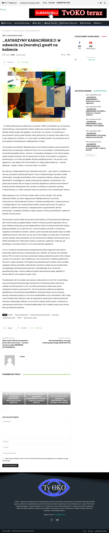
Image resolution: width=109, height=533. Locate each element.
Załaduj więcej (90, 155)
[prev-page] (3, 408)
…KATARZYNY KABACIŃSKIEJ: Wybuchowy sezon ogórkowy (13, 399)
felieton (11, 315)
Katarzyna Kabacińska (21, 315)
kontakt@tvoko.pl (59, 514)
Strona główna (6, 31)
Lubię (79, 41)
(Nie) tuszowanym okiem (32, 31)
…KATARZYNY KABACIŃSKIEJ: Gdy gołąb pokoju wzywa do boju (96, 135)
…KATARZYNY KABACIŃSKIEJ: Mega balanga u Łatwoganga (59, 400)
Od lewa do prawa (18, 31)
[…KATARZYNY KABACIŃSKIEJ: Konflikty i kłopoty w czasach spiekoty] (36, 391)
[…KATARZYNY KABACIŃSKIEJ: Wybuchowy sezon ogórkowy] (13, 391)
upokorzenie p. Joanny (30, 318)
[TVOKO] (13, 13)
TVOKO (12, 55)
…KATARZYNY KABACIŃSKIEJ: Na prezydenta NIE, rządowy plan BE (96, 147)
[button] (104, 2)
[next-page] (7, 408)
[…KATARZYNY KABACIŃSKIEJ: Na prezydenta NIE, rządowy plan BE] (79, 146)
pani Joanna (55, 315)
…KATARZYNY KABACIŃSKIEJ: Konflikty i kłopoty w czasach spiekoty (36, 399)
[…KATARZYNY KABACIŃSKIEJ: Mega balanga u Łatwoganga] (59, 391)
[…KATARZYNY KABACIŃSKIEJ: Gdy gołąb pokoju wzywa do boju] (79, 134)
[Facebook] (98, 3)
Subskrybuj (91, 41)
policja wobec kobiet (9, 318)
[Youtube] (101, 3)
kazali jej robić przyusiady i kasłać (40, 315)
